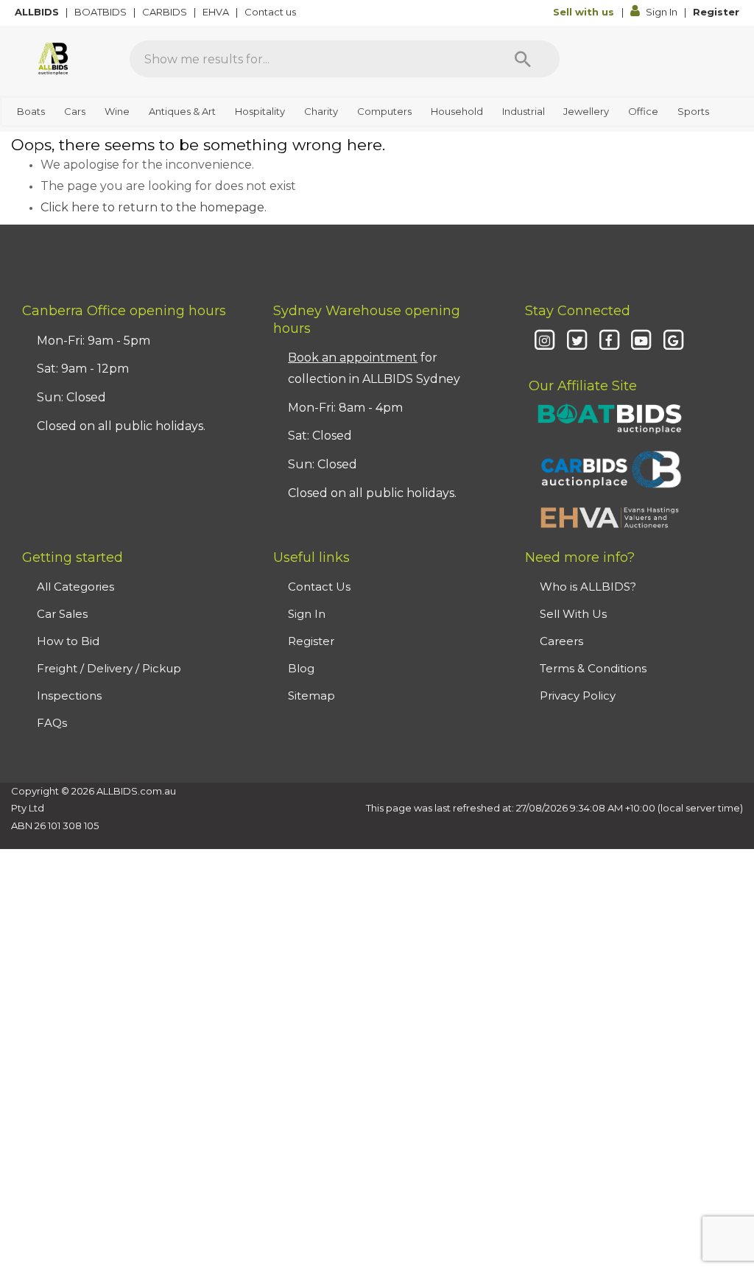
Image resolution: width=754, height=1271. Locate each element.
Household (457, 111)
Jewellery (586, 111)
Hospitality (260, 111)
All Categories (75, 587)
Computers (384, 111)
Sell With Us (573, 614)
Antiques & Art (182, 111)
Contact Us (319, 587)
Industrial (523, 111)
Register (716, 12)
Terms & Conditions (593, 668)
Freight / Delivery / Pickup (109, 668)
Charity (321, 111)
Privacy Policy (578, 696)
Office (643, 111)
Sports (693, 111)
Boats (31, 111)
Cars (74, 111)
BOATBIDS (101, 12)
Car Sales (62, 614)
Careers (561, 641)
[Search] (523, 59)
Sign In (662, 12)
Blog (301, 668)
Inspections (69, 696)
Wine (117, 111)
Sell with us (585, 12)
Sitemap (311, 696)
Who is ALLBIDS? (588, 587)
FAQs (52, 723)
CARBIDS (165, 12)
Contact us (271, 12)
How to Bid (68, 641)
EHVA (216, 12)
